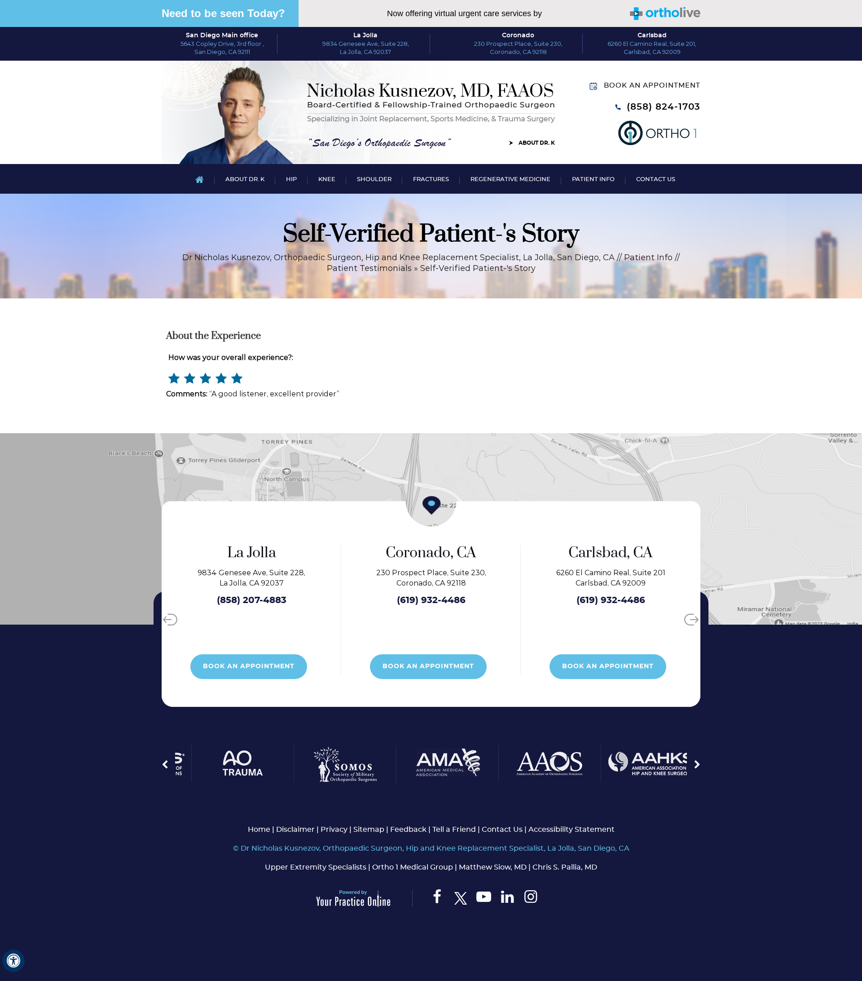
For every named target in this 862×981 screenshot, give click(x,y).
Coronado (518, 35)
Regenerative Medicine (510, 179)
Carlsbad (652, 35)
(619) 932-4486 (386, 600)
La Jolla (365, 35)
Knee (326, 179)
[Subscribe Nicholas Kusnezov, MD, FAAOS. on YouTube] (484, 899)
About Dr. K (537, 143)
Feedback (408, 829)
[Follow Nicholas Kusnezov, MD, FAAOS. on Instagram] (530, 899)
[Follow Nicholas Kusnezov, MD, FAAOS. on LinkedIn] (507, 899)
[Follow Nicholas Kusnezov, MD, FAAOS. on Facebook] (437, 899)
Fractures (431, 179)
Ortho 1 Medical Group (412, 867)
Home (199, 179)
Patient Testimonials (369, 268)
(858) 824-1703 (663, 106)
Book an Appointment (652, 85)
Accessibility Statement (571, 829)
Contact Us (655, 179)
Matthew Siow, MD (493, 867)
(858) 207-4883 (207, 600)
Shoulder (374, 179)
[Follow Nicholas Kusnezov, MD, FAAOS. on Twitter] (460, 899)
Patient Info (593, 179)
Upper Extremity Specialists (315, 867)
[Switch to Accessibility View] (13, 961)
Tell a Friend (454, 829)
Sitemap (368, 829)
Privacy (334, 829)
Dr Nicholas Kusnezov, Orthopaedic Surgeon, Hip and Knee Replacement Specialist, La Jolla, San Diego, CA (398, 257)
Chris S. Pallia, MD (564, 867)
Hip (291, 179)
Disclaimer (295, 829)
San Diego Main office (222, 35)
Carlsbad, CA (565, 553)
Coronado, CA (386, 553)
